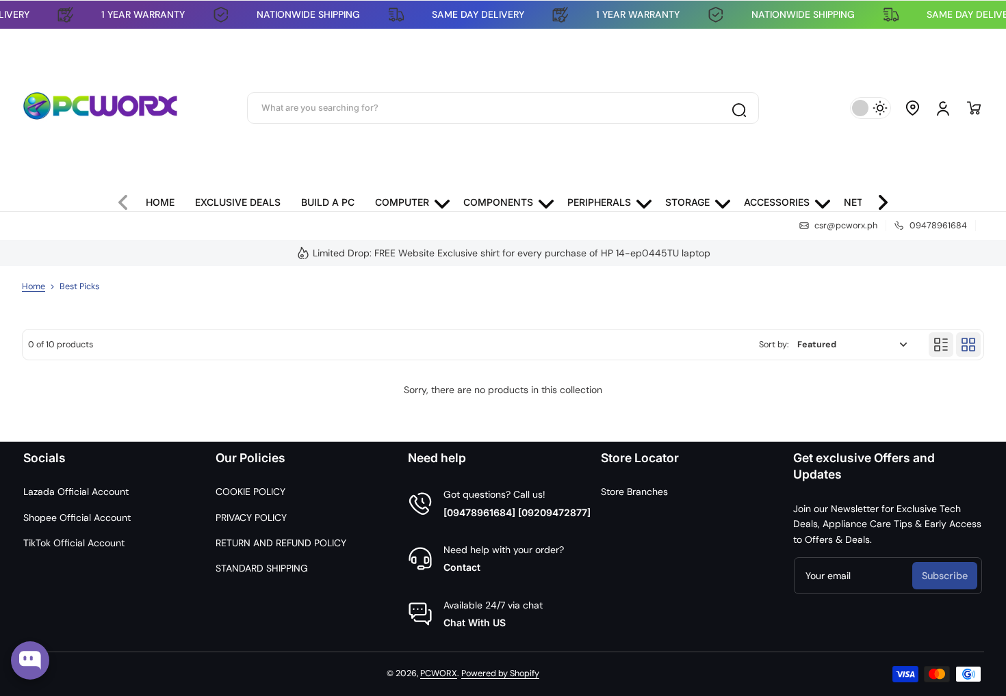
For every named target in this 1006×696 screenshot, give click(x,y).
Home (33, 286)
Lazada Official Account (76, 491)
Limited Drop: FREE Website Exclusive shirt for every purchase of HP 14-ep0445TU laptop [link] (511, 253)
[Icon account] (943, 108)
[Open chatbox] (30, 660)
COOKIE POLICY (250, 491)
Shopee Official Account (77, 517)
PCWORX (438, 673)
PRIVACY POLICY (251, 517)
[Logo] (100, 108)
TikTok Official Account (74, 543)
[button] (913, 108)
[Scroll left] (128, 199)
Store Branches (634, 491)
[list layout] (941, 344)
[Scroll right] (877, 199)
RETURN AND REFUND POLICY (281, 543)
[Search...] (738, 108)
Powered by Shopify (500, 673)
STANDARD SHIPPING (262, 568)
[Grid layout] (968, 344)
